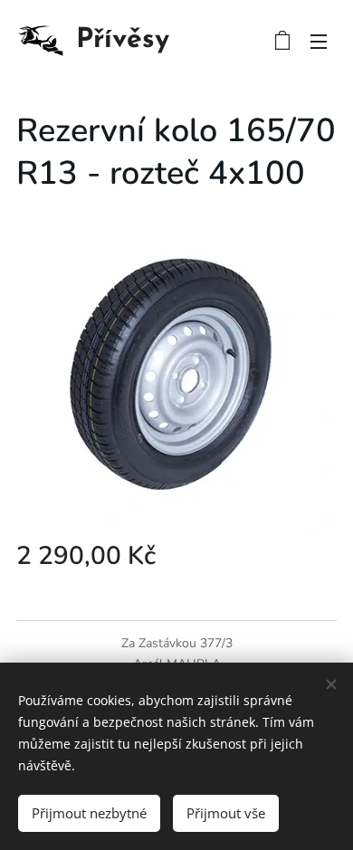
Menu (319, 41)
